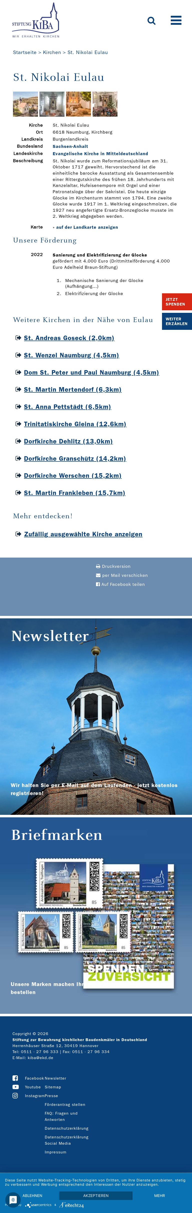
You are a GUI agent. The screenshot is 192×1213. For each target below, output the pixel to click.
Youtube (33, 1087)
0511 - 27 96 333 (39, 1051)
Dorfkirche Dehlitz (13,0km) (68, 441)
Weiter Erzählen (177, 321)
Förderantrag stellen (65, 1104)
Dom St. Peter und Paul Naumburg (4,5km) (91, 372)
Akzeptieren (95, 1195)
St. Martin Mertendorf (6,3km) (73, 389)
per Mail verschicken (124, 575)
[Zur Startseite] (35, 21)
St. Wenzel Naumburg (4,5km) (71, 355)
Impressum (55, 1152)
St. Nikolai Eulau (88, 52)
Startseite (25, 52)
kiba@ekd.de (41, 1057)
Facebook (34, 1078)
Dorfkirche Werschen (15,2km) (73, 475)
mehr (159, 1195)
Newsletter (55, 1078)
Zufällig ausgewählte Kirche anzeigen (83, 534)
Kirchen (52, 52)
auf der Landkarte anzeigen (87, 227)
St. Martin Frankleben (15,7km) (75, 493)
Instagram (35, 1095)
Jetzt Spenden (175, 302)
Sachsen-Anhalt (70, 146)
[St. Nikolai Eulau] (25, 115)
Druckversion (115, 566)
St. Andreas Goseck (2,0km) (69, 338)
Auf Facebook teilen (122, 584)
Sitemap (53, 1087)
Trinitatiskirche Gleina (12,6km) (75, 424)
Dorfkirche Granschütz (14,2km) (75, 458)
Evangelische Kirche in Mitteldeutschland (100, 153)
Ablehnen (32, 1195)
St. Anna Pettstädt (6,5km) (67, 407)
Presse (51, 1095)
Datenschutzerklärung (66, 1128)
